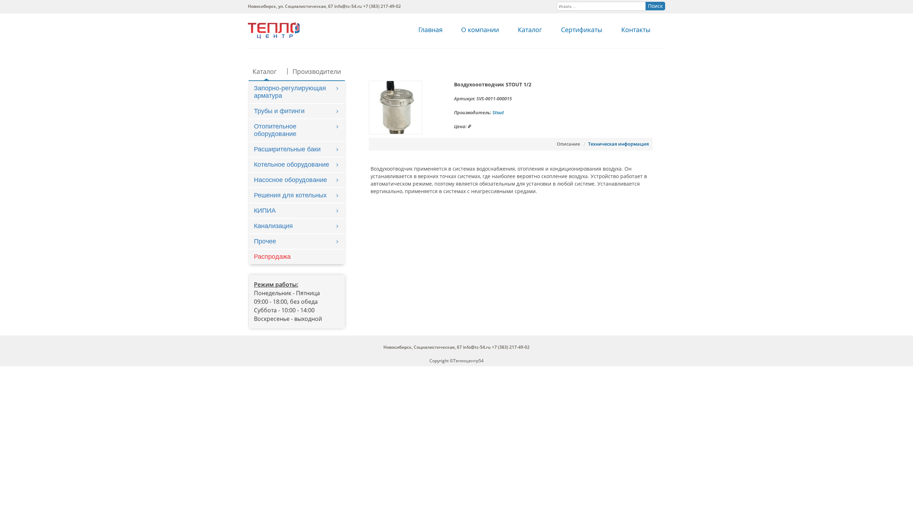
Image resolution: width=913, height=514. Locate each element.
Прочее (265, 241)
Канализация (273, 226)
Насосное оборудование (290, 179)
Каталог (530, 29)
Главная (430, 29)
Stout (498, 112)
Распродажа (272, 256)
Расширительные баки (287, 149)
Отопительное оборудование (275, 130)
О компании (480, 29)
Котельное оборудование (291, 164)
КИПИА (265, 210)
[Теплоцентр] (274, 36)
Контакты (636, 29)
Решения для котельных (290, 195)
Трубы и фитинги (279, 111)
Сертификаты (581, 29)
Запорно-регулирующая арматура (290, 92)
